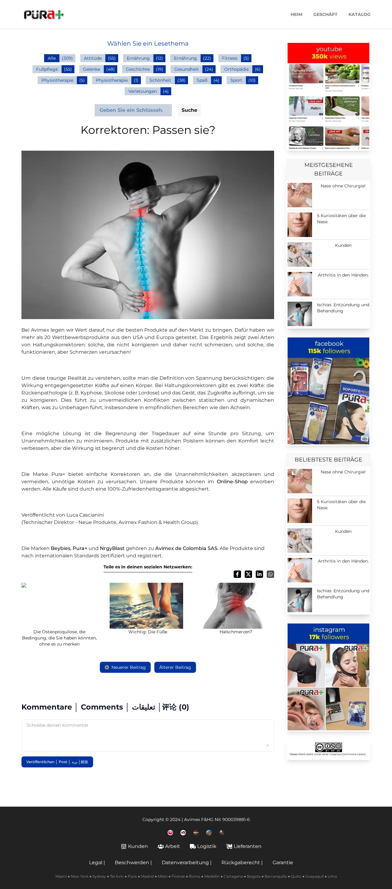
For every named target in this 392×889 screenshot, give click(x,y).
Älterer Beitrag (175, 667)
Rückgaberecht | (242, 862)
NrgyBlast (112, 548)
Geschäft (325, 14)
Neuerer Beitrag (128, 667)
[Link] (328, 96)
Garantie (283, 862)
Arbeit (172, 846)
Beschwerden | (133, 862)
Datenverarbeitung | (187, 862)
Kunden (138, 846)
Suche (189, 110)
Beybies (60, 548)
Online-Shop (232, 481)
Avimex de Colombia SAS (186, 548)
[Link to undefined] (170, 832)
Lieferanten (248, 846)
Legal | (97, 862)
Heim (296, 14)
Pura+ (80, 548)
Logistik (207, 846)
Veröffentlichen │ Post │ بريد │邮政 (57, 761)
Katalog (360, 14)
